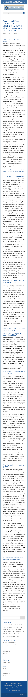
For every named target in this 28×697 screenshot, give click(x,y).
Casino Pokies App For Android (11, 636)
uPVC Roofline (18, 685)
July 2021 (5, 656)
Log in (4, 668)
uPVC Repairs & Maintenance (13, 689)
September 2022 (7, 651)
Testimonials (12, 642)
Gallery (8, 690)
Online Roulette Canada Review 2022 (12, 625)
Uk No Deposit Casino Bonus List (11, 634)
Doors (19, 683)
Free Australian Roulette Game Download (13, 631)
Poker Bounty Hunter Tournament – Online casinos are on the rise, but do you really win (14, 171)
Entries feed (6, 671)
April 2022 (5, 653)
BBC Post (5, 642)
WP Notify (5, 645)
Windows (13, 683)
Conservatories (8, 685)
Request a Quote (16, 690)
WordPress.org (6, 676)
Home (7, 683)
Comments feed (7, 673)
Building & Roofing (13, 687)
